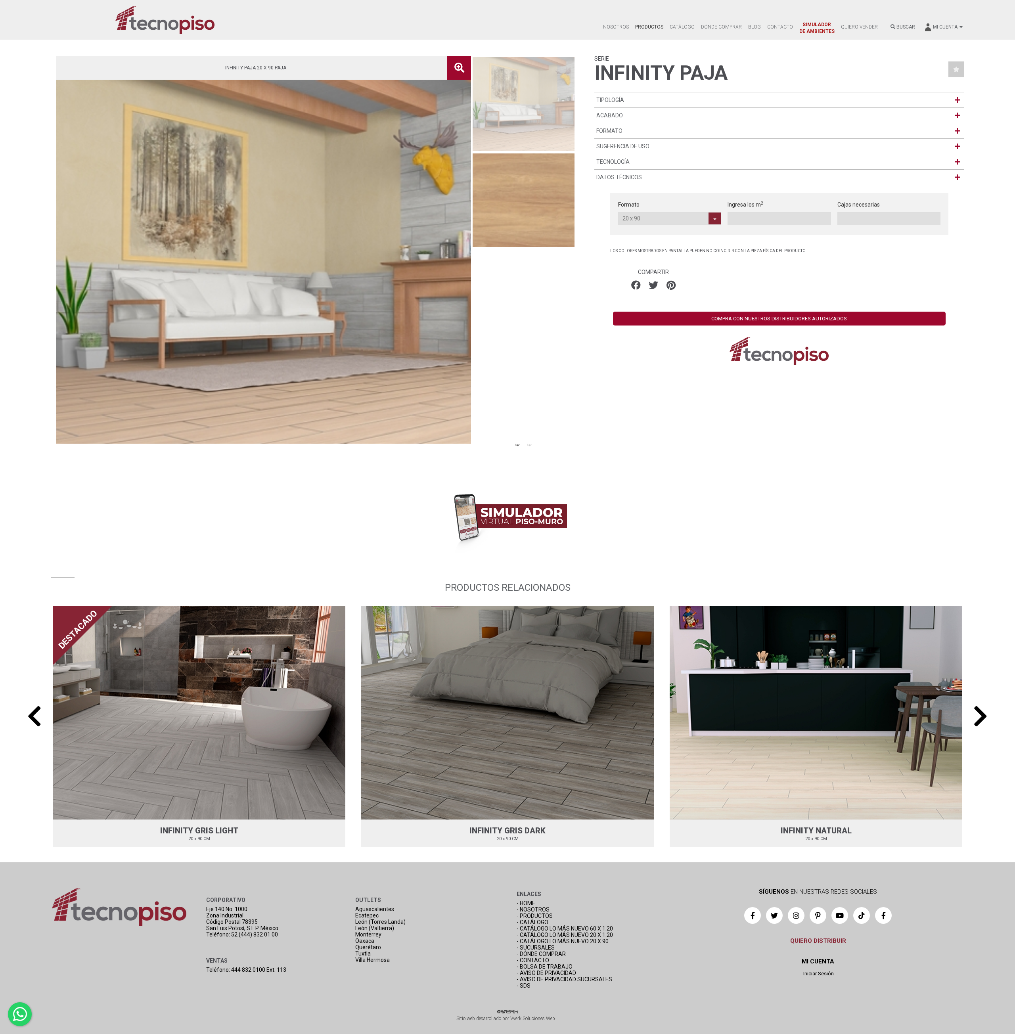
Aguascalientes (374, 909)
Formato (629, 204)
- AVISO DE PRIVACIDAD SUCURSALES (564, 979)
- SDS (523, 985)
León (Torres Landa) (380, 922)
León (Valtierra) (374, 928)
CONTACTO (780, 27)
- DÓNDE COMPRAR (541, 954)
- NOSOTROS (533, 909)
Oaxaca (364, 941)
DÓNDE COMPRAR (721, 27)
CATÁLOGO (682, 27)
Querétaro (368, 947)
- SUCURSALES (536, 947)
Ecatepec (367, 915)
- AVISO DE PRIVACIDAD (546, 973)
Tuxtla (363, 953)
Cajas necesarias (858, 204)
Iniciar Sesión (818, 974)
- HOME (526, 903)
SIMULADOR (817, 28)
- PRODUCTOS (535, 916)
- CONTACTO (533, 960)
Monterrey (368, 934)
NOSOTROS (616, 27)
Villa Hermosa (372, 960)
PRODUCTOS (649, 27)
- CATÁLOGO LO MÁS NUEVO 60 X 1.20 (565, 928)
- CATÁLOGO (532, 922)
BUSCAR (905, 27)
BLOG (754, 27)
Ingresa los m (745, 204)
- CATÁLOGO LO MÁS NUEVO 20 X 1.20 (565, 935)
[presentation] (34, 716)
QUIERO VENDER (859, 27)
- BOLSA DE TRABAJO (545, 966)
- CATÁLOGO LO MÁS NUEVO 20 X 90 (563, 941)
